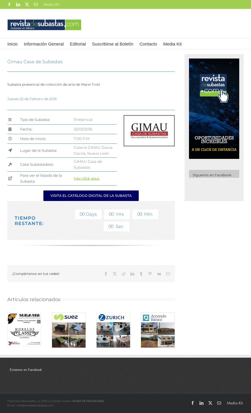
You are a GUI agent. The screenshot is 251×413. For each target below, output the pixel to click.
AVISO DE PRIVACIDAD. (88, 401)
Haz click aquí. (87, 178)
